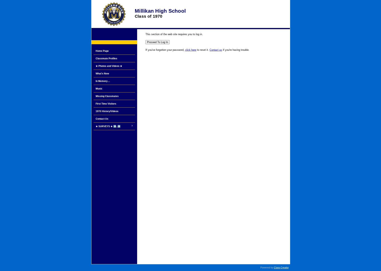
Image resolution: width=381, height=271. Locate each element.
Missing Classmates (107, 96)
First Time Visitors (106, 103)
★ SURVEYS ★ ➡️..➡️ (106, 126)
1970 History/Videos (107, 111)
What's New (102, 73)
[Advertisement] (114, 195)
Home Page (102, 51)
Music (99, 88)
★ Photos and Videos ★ (109, 66)
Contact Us (102, 118)
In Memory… (103, 81)
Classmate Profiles (106, 58)
